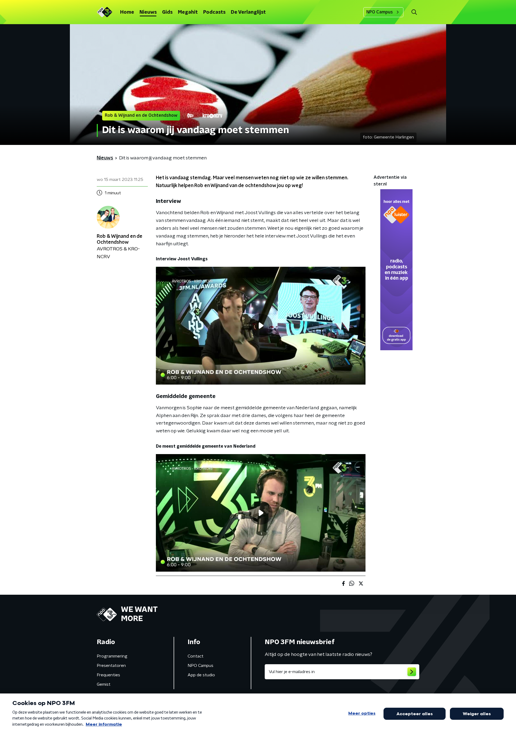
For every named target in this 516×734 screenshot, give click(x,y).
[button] (414, 12)
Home (127, 12)
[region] (261, 326)
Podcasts (214, 12)
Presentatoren (111, 665)
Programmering (112, 656)
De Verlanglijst (248, 12)
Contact (195, 656)
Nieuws (148, 12)
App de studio (201, 675)
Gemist (103, 684)
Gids (167, 12)
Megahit (188, 12)
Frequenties (108, 675)
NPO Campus (379, 12)
